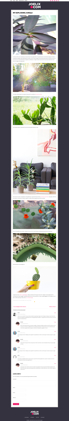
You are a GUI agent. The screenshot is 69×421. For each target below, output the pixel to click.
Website (14, 397)
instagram (27, 417)
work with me (21, 0)
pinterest (42, 417)
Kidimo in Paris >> (52, 306)
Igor (18, 312)
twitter (37, 417)
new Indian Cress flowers (44, 196)
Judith (21, 322)
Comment (15, 379)
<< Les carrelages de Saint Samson (19, 306)
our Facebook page (29, 297)
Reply (55, 312)
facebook (32, 417)
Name (14, 387)
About (17, 0)
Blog (11, 0)
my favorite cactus (39, 94)
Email (14, 392)
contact (26, 0)
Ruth (19, 355)
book (14, 0)
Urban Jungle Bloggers (23, 294)
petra (19, 331)
